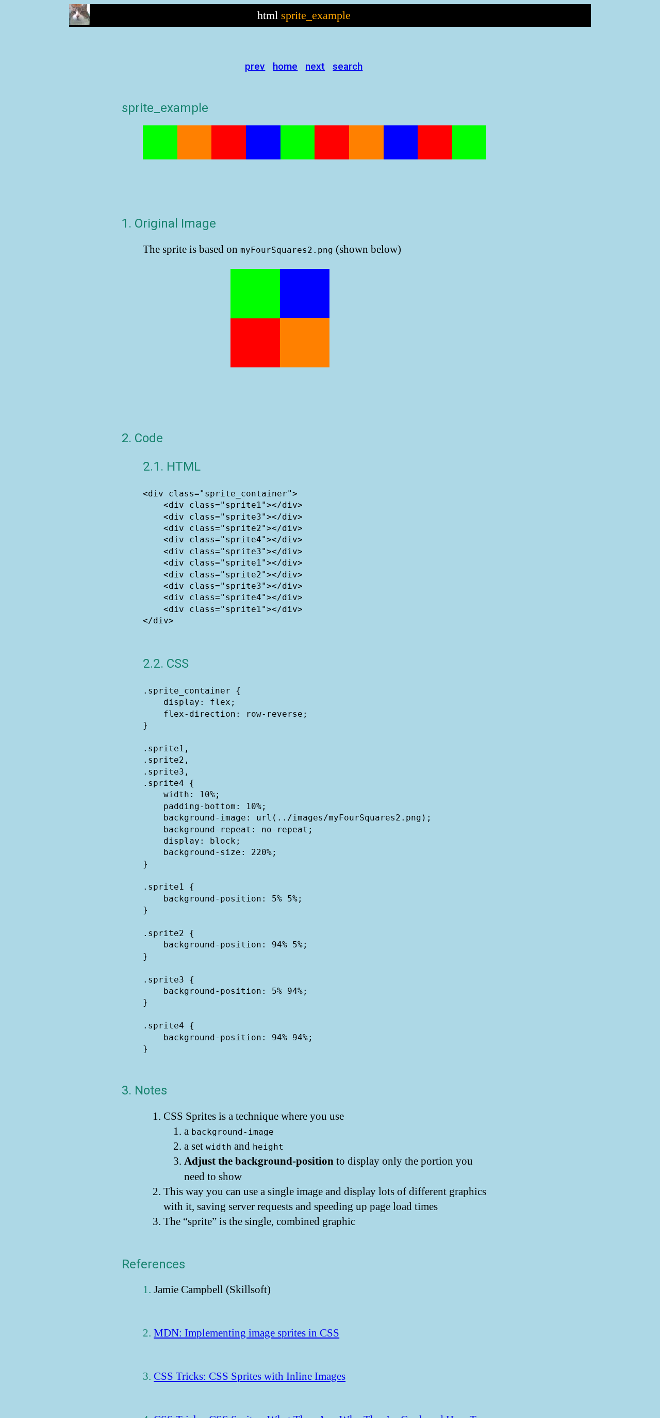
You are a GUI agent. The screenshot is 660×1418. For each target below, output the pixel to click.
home (285, 66)
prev (255, 66)
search (347, 66)
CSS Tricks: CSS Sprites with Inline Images (249, 1376)
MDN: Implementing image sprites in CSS (246, 1333)
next (315, 66)
